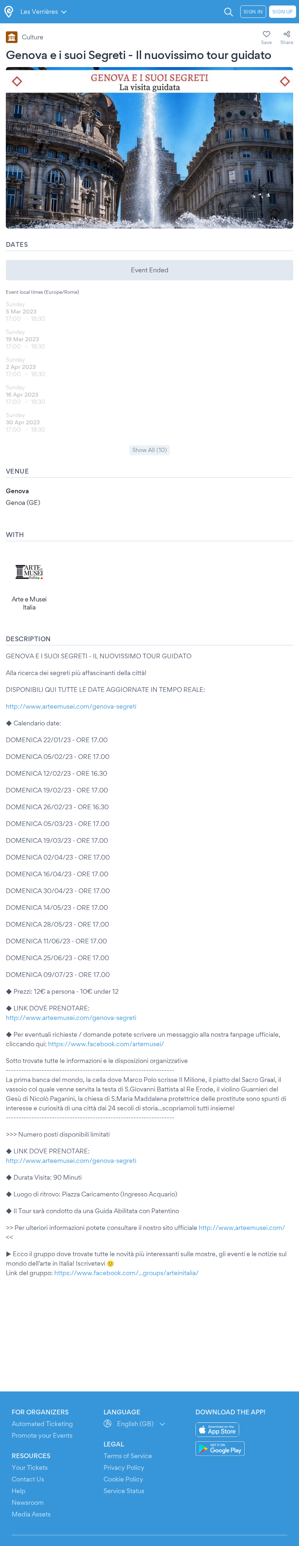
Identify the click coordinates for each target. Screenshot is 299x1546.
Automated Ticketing (42, 1424)
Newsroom (28, 1502)
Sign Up (282, 12)
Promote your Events (42, 1435)
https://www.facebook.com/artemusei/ (106, 1044)
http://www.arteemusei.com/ (242, 1227)
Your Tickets (30, 1467)
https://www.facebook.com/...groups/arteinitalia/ (126, 1273)
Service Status (124, 1491)
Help (19, 1491)
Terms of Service (128, 1456)
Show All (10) (149, 450)
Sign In (253, 12)
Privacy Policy (124, 1467)
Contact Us (28, 1479)
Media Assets (31, 1514)
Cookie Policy (123, 1479)
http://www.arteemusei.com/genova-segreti (71, 706)
